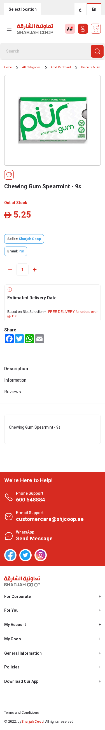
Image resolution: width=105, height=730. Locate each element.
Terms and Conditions (21, 713)
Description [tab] (16, 368)
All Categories (31, 67)
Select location (23, 9)
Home (8, 67)
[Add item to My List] (9, 175)
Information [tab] (15, 380)
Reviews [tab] (12, 391)
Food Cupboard (61, 67)
